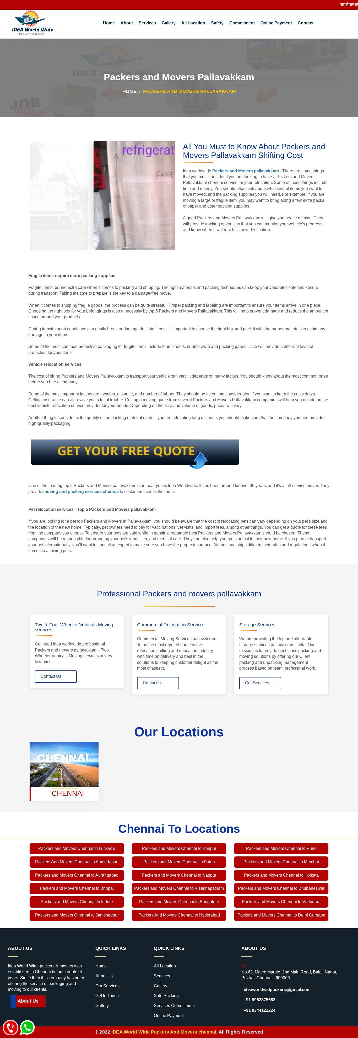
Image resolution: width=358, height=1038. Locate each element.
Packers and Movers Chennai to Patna (179, 862)
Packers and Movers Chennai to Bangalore (179, 901)
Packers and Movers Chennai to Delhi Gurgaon (281, 915)
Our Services (257, 683)
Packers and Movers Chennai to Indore (77, 901)
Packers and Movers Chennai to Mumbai (281, 862)
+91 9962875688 (259, 1000)
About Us (28, 1001)
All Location (193, 23)
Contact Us (51, 676)
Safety (217, 23)
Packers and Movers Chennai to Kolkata (281, 875)
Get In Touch (107, 995)
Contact (305, 23)
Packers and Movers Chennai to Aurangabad (76, 875)
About (127, 23)
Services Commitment (174, 1005)
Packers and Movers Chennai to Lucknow (77, 848)
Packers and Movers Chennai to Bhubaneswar (281, 888)
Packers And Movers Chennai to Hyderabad (179, 915)
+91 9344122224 (259, 1010)
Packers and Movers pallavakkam (245, 171)
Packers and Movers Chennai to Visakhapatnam (179, 888)
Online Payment (276, 23)
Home (109, 23)
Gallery (169, 23)
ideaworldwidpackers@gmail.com (277, 989)
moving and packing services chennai (81, 491)
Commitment (242, 23)
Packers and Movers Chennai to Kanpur (179, 848)
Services (147, 23)
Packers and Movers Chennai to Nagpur (179, 875)
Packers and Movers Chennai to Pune (281, 848)
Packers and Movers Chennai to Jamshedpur (77, 915)
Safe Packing (166, 995)
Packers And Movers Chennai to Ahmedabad (76, 862)
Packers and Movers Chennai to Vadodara (281, 901)
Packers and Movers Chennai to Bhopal (77, 888)
